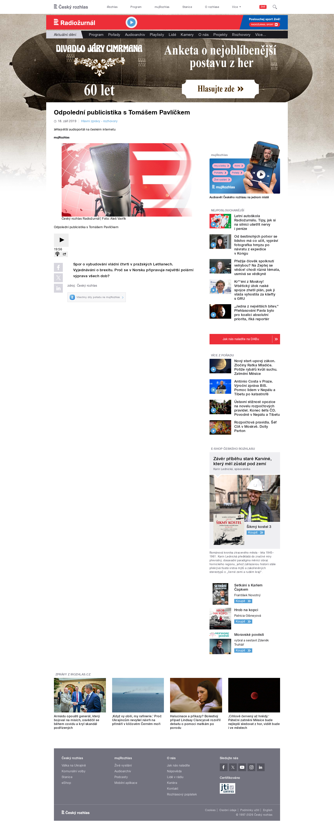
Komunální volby (73, 771)
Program (135, 6)
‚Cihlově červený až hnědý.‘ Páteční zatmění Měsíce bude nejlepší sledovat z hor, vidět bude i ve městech (254, 722)
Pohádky (218, 172)
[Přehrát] (61, 240)
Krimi (237, 165)
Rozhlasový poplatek (182, 794)
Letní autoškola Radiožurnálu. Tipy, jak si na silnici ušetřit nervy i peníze (255, 222)
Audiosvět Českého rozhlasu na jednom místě (239, 197)
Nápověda (174, 771)
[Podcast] (57, 254)
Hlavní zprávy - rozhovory (99, 121)
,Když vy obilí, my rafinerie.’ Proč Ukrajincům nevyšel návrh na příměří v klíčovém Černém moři (137, 720)
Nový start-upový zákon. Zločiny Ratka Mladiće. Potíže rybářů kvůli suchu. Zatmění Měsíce (255, 367)
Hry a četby (220, 165)
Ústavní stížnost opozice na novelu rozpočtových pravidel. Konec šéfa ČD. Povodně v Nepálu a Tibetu (257, 408)
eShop (66, 783)
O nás (204, 34)
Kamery (187, 34)
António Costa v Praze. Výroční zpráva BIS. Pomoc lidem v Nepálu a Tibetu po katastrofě (254, 387)
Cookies (210, 810)
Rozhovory (241, 34)
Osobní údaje (228, 810)
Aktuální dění (65, 34)
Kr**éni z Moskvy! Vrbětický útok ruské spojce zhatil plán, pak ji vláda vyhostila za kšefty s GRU (254, 290)
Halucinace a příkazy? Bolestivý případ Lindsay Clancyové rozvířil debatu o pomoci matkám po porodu (195, 722)
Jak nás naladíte (178, 765)
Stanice (187, 6)
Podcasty (121, 777)
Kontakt (172, 788)
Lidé (172, 34)
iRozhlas (112, 6)
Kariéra (172, 783)
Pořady (114, 34)
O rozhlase (212, 6)
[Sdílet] (64, 254)
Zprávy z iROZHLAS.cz (73, 674)
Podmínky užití (249, 810)
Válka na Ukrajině (74, 765)
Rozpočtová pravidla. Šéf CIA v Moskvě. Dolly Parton (255, 426)
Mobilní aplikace (125, 783)
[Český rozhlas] (71, 7)
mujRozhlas (162, 6)
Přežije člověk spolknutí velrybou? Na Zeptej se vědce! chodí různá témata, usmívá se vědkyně (257, 267)
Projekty (220, 34)
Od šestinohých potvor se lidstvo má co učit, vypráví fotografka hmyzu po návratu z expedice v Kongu (256, 244)
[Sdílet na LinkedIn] (58, 288)
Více (260, 34)
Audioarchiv (135, 34)
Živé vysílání (220, 179)
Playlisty (157, 34)
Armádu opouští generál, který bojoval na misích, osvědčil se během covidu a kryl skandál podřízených (77, 722)
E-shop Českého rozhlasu (233, 449)
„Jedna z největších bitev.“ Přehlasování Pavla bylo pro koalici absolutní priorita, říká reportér (256, 312)
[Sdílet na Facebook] (58, 267)
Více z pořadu (222, 355)
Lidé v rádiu (175, 777)
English (267, 810)
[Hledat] (275, 7)
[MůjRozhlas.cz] (61, 138)
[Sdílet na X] (58, 277)
